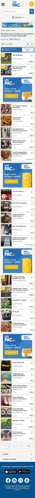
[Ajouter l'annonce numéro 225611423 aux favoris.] (31, 277)
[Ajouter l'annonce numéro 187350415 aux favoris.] (31, 141)
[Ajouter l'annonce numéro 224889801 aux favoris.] (31, 421)
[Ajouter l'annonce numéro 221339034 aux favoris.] (31, 324)
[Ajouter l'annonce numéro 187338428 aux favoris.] (31, 130)
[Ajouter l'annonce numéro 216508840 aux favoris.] (31, 398)
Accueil (3, 30)
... (24, 446)
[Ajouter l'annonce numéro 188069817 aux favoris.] (31, 409)
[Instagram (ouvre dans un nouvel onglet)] (21, 482)
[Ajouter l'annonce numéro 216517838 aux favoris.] (31, 386)
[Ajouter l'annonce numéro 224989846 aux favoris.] (31, 153)
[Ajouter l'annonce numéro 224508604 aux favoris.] (31, 227)
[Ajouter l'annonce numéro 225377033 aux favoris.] (31, 289)
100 (28, 446)
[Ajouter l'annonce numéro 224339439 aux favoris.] (31, 312)
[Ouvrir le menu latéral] (3, 4)
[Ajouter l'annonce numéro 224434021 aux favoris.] (31, 301)
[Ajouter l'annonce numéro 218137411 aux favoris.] (31, 215)
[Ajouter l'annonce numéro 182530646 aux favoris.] (31, 433)
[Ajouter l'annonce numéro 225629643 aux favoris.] (31, 106)
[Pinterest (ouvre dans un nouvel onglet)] (14, 482)
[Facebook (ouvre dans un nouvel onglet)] (8, 482)
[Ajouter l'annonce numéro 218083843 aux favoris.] (31, 192)
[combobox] (15, 11)
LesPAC (17, 454)
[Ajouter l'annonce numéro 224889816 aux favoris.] (31, 67)
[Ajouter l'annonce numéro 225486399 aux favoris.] (31, 118)
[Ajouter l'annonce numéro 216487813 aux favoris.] (31, 375)
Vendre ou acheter (17, 459)
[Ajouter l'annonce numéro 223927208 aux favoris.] (31, 363)
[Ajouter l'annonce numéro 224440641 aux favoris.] (31, 238)
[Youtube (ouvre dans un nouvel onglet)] (27, 482)
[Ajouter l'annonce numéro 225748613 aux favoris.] (31, 56)
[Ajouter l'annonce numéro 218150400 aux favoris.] (31, 204)
